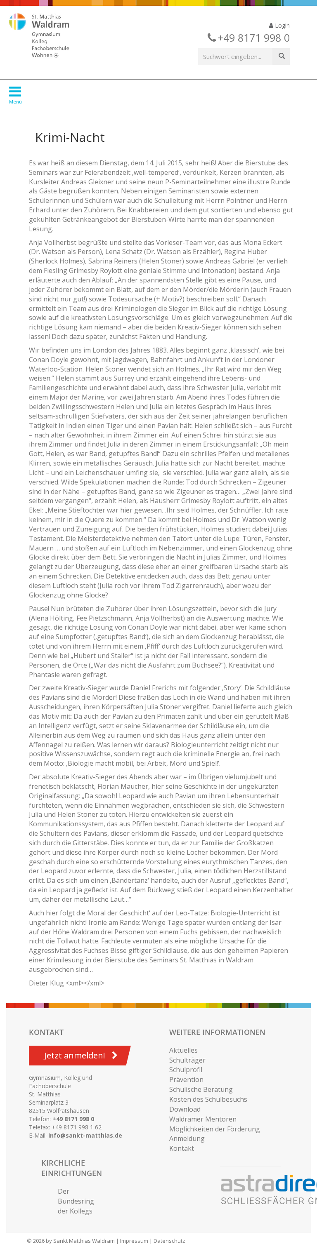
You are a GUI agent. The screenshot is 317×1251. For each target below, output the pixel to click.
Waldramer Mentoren (203, 1119)
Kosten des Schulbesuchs (208, 1099)
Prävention (186, 1079)
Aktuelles (183, 1050)
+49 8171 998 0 (73, 1119)
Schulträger (187, 1060)
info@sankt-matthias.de (85, 1135)
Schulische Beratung (201, 1089)
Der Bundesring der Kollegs (76, 1201)
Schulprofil (185, 1069)
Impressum (134, 1240)
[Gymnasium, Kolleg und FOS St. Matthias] (46, 36)
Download (185, 1109)
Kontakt (181, 1148)
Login (281, 25)
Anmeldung (187, 1138)
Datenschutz (169, 1240)
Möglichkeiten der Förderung (214, 1128)
